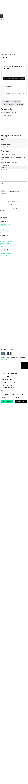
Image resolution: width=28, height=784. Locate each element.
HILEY (1, 227)
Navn (2, 177)
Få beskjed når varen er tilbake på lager (14, 78)
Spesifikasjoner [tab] (15, 101)
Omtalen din (4, 169)
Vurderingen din (5, 165)
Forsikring (2, 239)
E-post (3, 183)
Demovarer (3, 229)
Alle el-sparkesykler (5, 224)
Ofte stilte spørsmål (5, 253)
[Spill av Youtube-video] (14, 124)
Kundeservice (3, 252)
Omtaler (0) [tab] (19, 104)
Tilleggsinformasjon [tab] (8, 104)
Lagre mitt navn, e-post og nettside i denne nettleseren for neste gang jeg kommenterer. (13, 190)
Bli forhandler (3, 255)
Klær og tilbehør (4, 231)
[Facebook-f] (6, 353)
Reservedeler (3, 232)
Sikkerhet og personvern (6, 241)
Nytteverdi (4, 359)
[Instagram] (9, 353)
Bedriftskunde (4, 245)
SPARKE (2, 226)
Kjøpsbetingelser (4, 243)
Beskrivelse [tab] (6, 101)
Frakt (1, 246)
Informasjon (3, 238)
